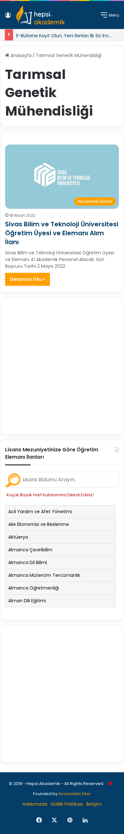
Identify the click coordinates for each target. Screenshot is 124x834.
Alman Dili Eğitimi (27, 600)
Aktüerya (18, 537)
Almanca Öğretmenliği (33, 588)
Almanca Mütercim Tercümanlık (44, 575)
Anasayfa (20, 55)
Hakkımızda (35, 804)
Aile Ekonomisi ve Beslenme (38, 524)
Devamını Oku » (27, 279)
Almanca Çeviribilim (30, 550)
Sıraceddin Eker (75, 794)
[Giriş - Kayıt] (8, 17)
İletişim (94, 804)
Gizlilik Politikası (67, 804)
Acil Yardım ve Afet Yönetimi (40, 511)
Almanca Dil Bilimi (27, 562)
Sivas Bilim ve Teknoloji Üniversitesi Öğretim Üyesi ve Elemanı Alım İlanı (61, 233)
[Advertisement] (62, 366)
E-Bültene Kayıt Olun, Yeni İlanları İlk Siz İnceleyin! (69, 35)
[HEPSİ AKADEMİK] (40, 15)
